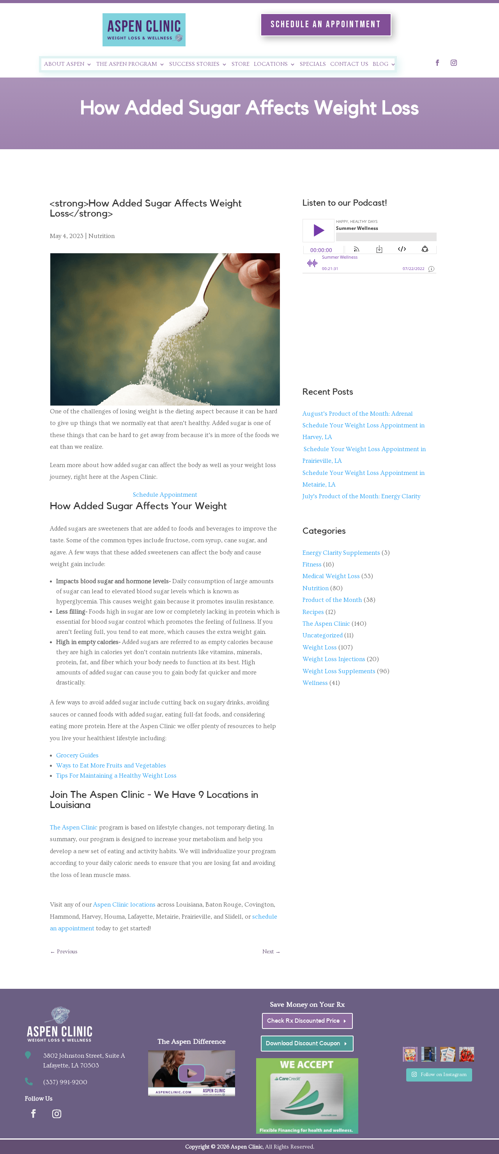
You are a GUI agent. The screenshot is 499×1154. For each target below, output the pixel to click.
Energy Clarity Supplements (341, 552)
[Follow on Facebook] (437, 62)
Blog (380, 64)
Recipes (313, 612)
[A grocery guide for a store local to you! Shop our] (447, 1054)
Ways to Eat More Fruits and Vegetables (111, 765)
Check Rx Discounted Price (303, 1021)
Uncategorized (323, 635)
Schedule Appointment (165, 494)
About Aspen (64, 64)
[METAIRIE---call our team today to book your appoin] (466, 1054)
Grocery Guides (77, 755)
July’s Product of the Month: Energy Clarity (361, 496)
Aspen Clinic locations (124, 904)
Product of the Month (332, 599)
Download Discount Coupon (303, 1043)
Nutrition (101, 236)
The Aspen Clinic (73, 827)
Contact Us (349, 64)
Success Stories (194, 64)
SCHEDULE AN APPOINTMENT (326, 24)
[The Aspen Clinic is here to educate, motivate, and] (428, 1054)
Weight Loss (320, 647)
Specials (313, 64)
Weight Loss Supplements (339, 671)
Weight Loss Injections (334, 659)
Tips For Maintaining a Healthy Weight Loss (116, 775)
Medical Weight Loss (331, 576)
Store (241, 64)
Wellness (315, 682)
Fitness (312, 564)
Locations (271, 64)
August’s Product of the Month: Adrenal (358, 413)
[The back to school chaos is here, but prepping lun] (410, 1054)
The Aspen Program (126, 64)
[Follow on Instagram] (454, 62)
